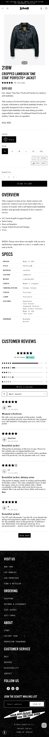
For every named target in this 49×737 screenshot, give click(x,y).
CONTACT (8, 673)
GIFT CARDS (9, 615)
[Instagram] (12, 688)
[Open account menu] (41, 8)
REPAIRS (8, 662)
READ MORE (6, 122)
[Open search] (7, 8)
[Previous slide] (2, 2)
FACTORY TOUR (11, 635)
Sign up (37, 704)
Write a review (24, 386)
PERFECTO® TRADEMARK (15, 641)
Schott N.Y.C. (28, 724)
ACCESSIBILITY (11, 667)
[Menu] (2, 8)
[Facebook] (8, 688)
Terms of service (24, 732)
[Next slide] (46, 2)
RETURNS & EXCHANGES (15, 604)
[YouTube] (17, 688)
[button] (8, 82)
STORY (7, 630)
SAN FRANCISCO (11, 577)
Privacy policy (24, 728)
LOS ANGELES (10, 572)
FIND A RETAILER (12, 583)
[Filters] (4, 394)
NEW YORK (8, 566)
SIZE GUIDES (10, 609)
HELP (6, 656)
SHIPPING (8, 598)
